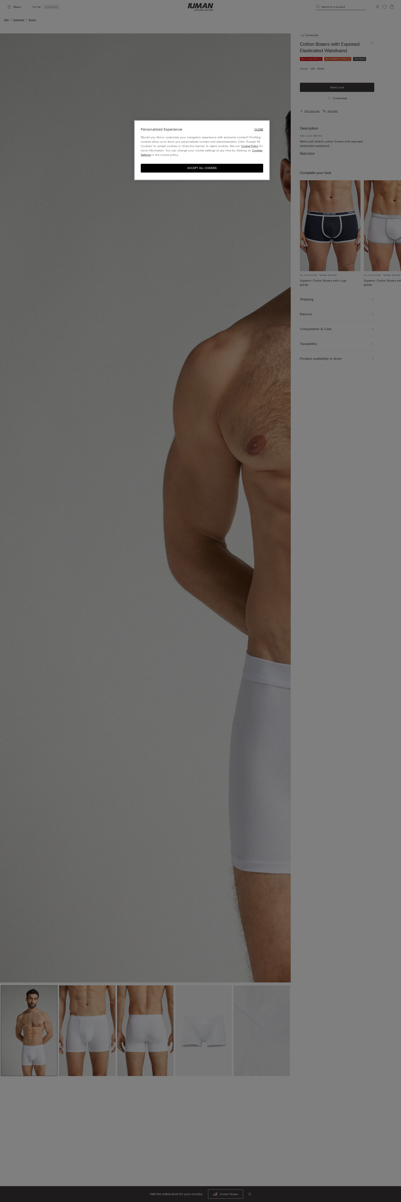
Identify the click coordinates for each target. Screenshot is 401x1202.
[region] (202, 150)
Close (258, 129)
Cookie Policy (249, 146)
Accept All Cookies (202, 168)
